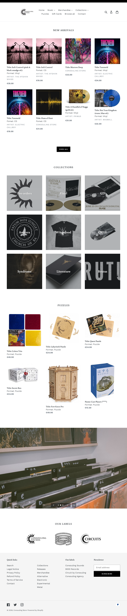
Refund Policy (13, 576)
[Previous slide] (53, 505)
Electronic (42, 580)
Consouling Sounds (74, 565)
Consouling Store (20, 610)
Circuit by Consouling (75, 573)
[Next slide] (67, 505)
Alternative (42, 576)
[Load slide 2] (61, 505)
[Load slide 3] (63, 505)
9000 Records (72, 569)
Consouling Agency (74, 576)
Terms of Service (15, 580)
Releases (41, 569)
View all (63, 149)
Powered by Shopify (35, 610)
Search (10, 565)
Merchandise (43, 573)
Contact (11, 583)
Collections (42, 565)
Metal (40, 587)
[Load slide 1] (58, 505)
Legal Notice (13, 569)
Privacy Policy (13, 573)
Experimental (43, 583)
